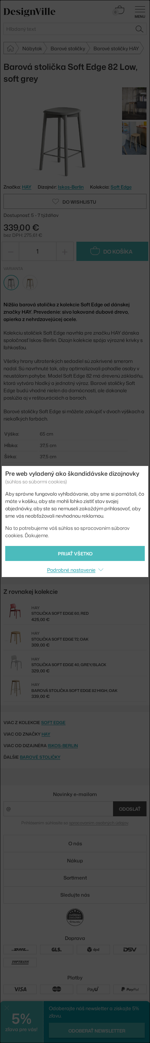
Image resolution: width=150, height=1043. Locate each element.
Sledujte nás (75, 894)
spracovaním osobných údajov (98, 823)
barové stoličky (40, 757)
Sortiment (75, 877)
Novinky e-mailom (75, 794)
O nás (75, 843)
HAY (46, 734)
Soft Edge (121, 187)
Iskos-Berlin (71, 187)
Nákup (75, 860)
